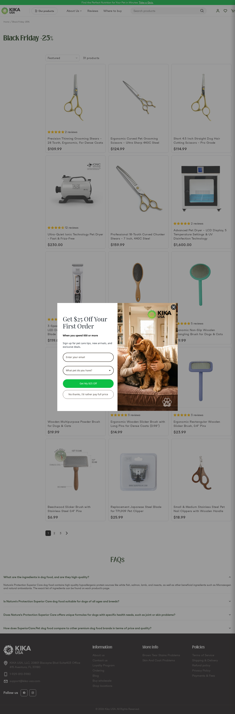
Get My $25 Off (88, 383)
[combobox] (88, 370)
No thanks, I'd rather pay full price (88, 394)
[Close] (173, 307)
